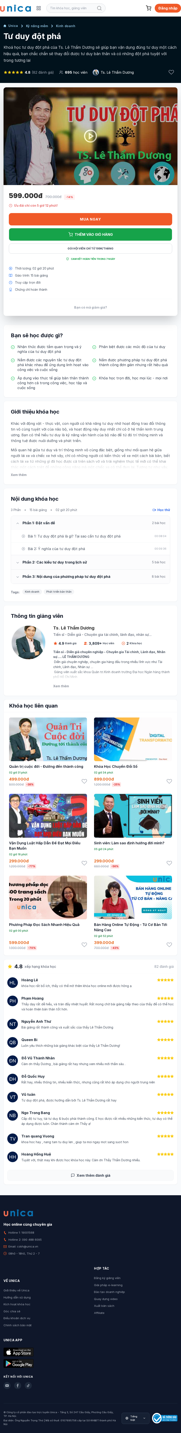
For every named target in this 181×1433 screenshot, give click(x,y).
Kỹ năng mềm (37, 26)
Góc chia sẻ (12, 1311)
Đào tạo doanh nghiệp (109, 1292)
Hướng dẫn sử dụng (17, 1297)
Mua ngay (90, 219)
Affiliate (99, 1313)
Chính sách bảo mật (18, 1325)
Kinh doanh (65, 26)
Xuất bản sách (104, 1305)
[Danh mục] (38, 8)
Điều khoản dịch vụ (17, 1318)
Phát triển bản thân (59, 591)
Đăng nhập (167, 8)
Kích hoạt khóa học (17, 1304)
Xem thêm (18, 475)
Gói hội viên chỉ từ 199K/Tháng (90, 248)
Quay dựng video (106, 1299)
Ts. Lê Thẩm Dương (117, 72)
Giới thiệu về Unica (16, 1290)
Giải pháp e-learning (108, 1285)
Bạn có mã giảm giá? (90, 307)
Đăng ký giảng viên (107, 1278)
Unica (13, 26)
